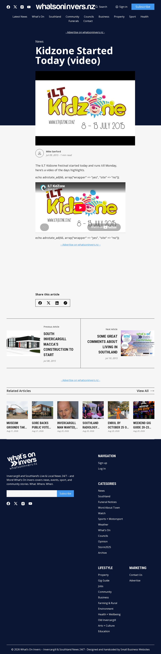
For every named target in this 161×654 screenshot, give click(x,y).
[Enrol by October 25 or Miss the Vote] (118, 410)
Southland (55, 16)
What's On (38, 16)
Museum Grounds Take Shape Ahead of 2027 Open (16, 425)
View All (143, 390)
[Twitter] (15, 7)
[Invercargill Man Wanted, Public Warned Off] (67, 410)
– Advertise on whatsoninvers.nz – (80, 244)
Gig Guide (103, 580)
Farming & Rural (107, 603)
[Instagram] (22, 7)
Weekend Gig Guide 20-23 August (142, 425)
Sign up (102, 463)
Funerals (74, 21)
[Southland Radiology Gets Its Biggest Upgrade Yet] (93, 410)
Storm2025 (104, 547)
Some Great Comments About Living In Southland (102, 344)
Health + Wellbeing (109, 614)
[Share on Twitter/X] (48, 303)
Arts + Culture (106, 625)
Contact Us (135, 575)
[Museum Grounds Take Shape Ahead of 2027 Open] (17, 410)
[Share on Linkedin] (57, 303)
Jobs (100, 586)
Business (104, 16)
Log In (102, 468)
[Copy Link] (65, 303)
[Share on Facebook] (40, 303)
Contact (88, 21)
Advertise (134, 580)
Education (104, 631)
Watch (101, 513)
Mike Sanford (53, 151)
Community (72, 16)
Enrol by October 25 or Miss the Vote (118, 425)
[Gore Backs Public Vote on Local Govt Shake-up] (42, 410)
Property (119, 16)
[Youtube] (29, 7)
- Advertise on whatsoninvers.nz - (85, 32)
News (39, 41)
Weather (103, 524)
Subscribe (143, 7)
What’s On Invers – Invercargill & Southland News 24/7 (52, 649)
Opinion (103, 541)
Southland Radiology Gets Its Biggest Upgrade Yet (91, 425)
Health (144, 16)
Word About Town (109, 507)
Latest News (20, 16)
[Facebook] (8, 7)
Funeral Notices (107, 502)
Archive (102, 553)
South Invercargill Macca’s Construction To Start (58, 344)
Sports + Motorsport (110, 519)
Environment (105, 608)
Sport (132, 16)
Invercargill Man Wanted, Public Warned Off (67, 425)
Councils (89, 16)
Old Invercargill (107, 620)
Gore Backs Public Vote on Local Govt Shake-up (42, 425)
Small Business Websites (135, 649)
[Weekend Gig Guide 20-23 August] (143, 410)
